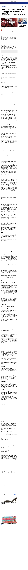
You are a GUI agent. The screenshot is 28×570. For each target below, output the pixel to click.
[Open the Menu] (1, 1)
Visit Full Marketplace (14, 494)
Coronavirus (3, 6)
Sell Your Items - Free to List (9, 494)
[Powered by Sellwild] (16, 536)
